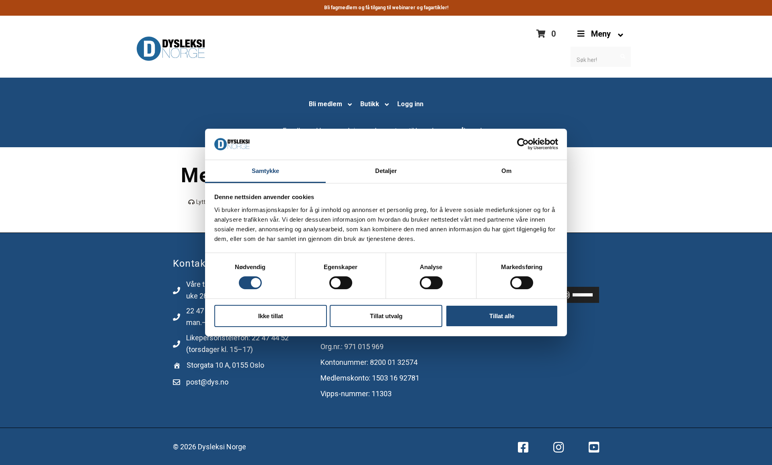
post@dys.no (207, 382)
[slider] (584, 294)
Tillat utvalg (386, 316)
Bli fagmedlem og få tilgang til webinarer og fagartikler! (386, 7)
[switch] (340, 282)
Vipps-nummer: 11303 (356, 393)
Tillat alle (501, 316)
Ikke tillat (270, 316)
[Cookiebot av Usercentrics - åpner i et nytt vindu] (523, 144)
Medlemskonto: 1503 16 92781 (369, 378)
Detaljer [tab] (386, 170)
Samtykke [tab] (265, 170)
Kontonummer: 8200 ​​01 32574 (368, 362)
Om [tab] (506, 170)
